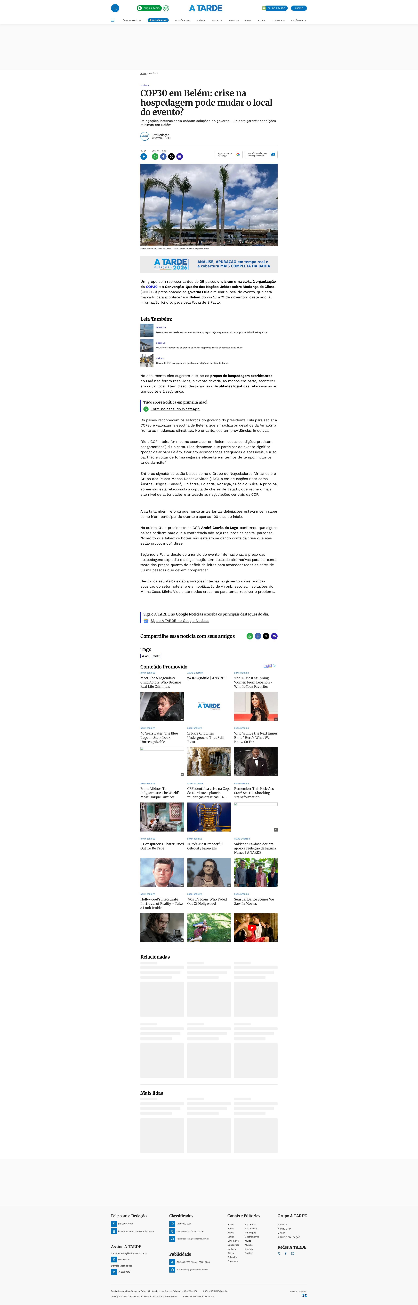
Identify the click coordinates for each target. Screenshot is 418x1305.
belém (145, 656)
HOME (143, 73)
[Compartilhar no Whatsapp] (155, 156)
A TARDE (282, 1224)
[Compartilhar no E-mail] (179, 156)
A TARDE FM (284, 1228)
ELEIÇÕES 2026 (159, 20)
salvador (232, 1257)
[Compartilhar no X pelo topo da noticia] (171, 156)
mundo (249, 1245)
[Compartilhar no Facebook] (163, 156)
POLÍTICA (201, 20)
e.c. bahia (250, 1224)
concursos (233, 1245)
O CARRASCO (278, 20)
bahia (230, 1228)
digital (230, 1253)
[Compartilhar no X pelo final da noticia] (266, 636)
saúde (230, 1236)
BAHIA (248, 20)
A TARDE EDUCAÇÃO (289, 1237)
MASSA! (282, 1233)
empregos (250, 1232)
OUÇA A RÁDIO (152, 8)
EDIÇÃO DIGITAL (299, 20)
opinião (249, 1249)
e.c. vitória (251, 1228)
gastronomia (252, 1236)
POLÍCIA (261, 20)
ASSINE (299, 8)
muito (248, 1240)
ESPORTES (217, 20)
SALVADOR (234, 20)
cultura (231, 1249)
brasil (230, 1232)
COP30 (152, 287)
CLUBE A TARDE (276, 8)
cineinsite (233, 1240)
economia (232, 1261)
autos (230, 1224)
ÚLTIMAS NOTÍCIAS (132, 20)
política (249, 1253)
